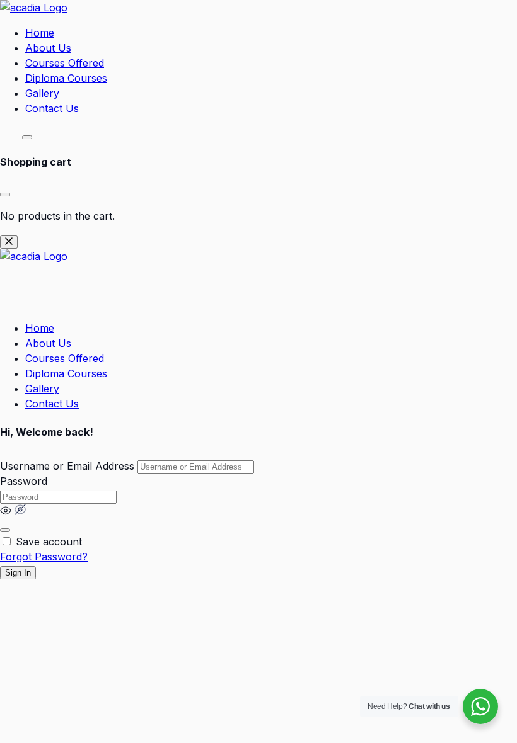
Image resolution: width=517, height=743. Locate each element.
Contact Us (52, 108)
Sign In (18, 572)
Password (23, 481)
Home (39, 32)
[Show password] (5, 530)
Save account (49, 541)
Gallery (42, 93)
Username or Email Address (67, 466)
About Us (48, 48)
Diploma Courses (66, 78)
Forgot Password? (44, 556)
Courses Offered (64, 63)
